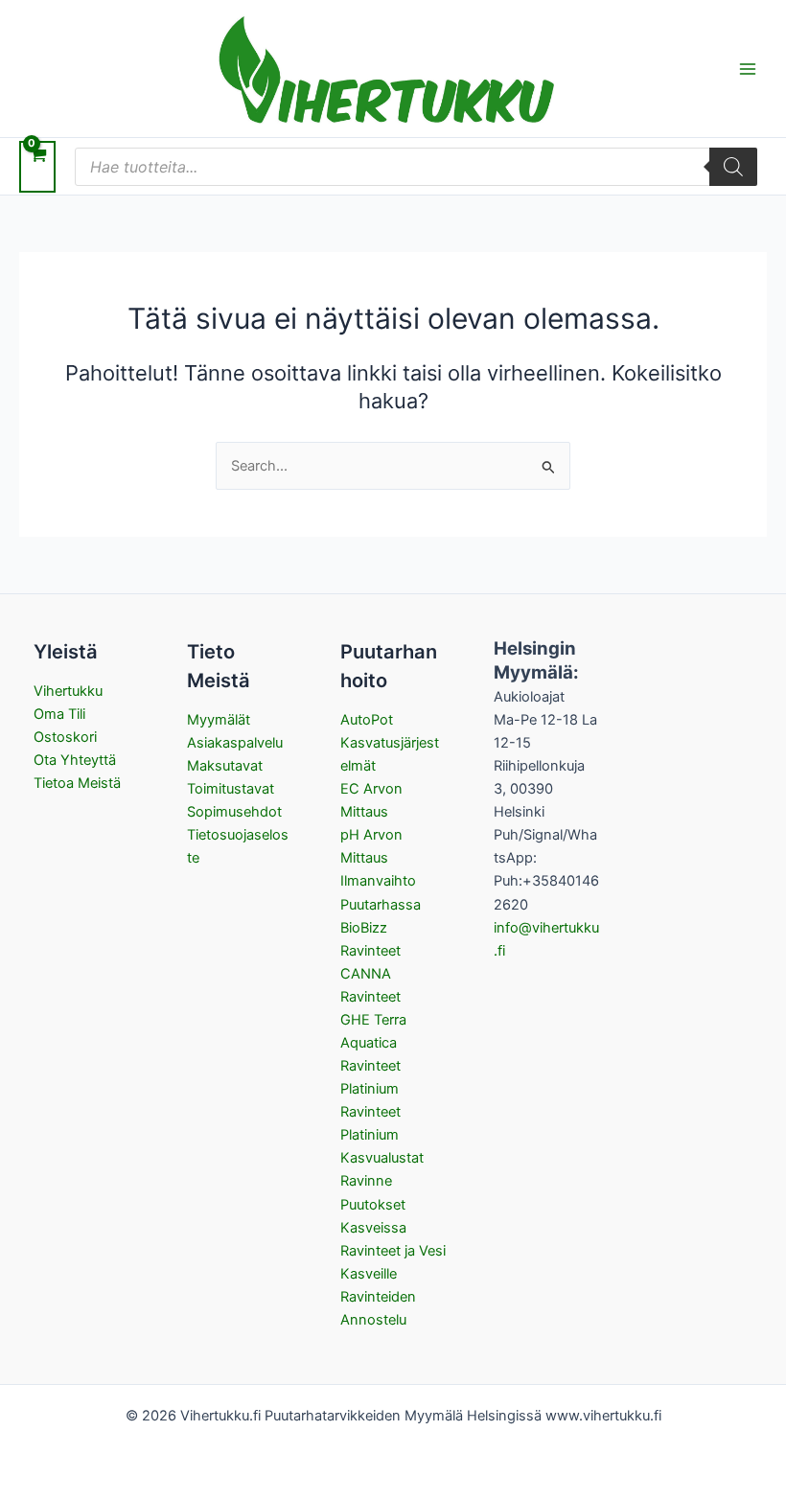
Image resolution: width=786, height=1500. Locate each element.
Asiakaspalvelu (235, 742)
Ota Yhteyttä (75, 760)
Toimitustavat (230, 788)
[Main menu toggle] (747, 68)
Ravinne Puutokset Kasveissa (373, 1203)
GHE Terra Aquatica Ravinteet (373, 1042)
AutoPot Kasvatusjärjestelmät (389, 742)
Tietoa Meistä (77, 783)
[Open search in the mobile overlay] (416, 167)
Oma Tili (59, 714)
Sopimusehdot (234, 811)
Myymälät (218, 719)
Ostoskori (65, 737)
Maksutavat (225, 765)
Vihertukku (68, 691)
